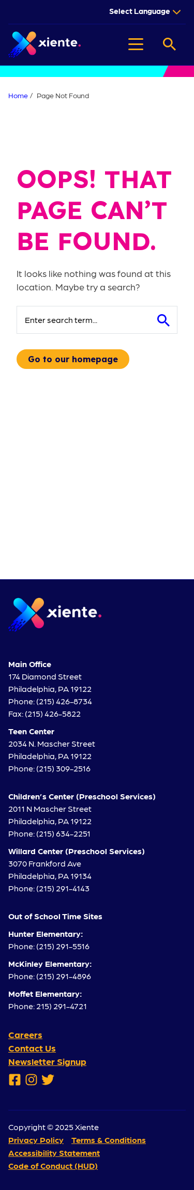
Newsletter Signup (47, 1061)
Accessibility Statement (54, 1152)
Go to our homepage (73, 359)
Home (18, 95)
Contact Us (32, 1047)
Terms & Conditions (108, 1140)
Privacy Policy (36, 1140)
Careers (25, 1034)
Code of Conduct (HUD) (53, 1165)
